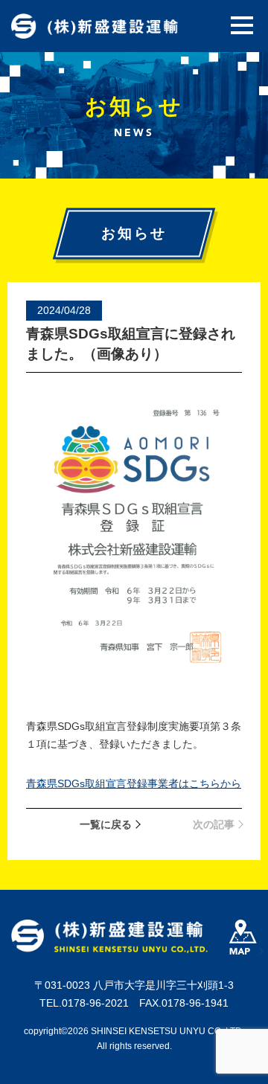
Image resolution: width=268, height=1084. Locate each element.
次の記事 (213, 824)
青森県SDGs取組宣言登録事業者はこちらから (133, 783)
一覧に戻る (106, 824)
